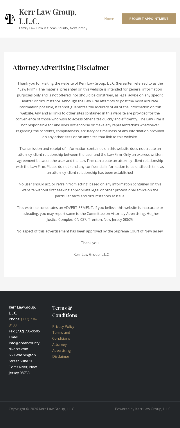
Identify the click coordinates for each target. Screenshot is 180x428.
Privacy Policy (63, 326)
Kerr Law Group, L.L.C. (48, 16)
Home (109, 18)
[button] (149, 18)
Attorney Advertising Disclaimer (61, 350)
